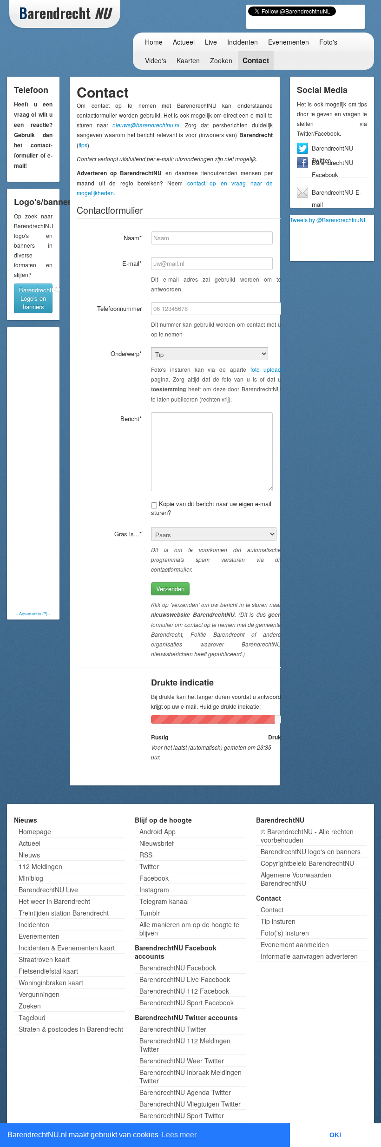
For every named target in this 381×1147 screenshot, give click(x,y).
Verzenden (170, 588)
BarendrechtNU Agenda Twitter (185, 1092)
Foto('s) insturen (285, 932)
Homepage (35, 831)
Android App (157, 831)
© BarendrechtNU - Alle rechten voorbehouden (307, 835)
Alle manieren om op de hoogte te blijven (189, 928)
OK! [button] (335, 1135)
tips (83, 145)
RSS (145, 854)
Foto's (328, 41)
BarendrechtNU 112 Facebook (184, 990)
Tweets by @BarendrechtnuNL (328, 220)
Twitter (149, 866)
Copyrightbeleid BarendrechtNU (307, 863)
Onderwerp (126, 353)
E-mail (132, 263)
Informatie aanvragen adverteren (309, 956)
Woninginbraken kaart (51, 982)
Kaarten (188, 60)
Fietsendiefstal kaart (48, 971)
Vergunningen (39, 994)
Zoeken (221, 60)
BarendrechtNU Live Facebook (184, 979)
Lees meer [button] (179, 1135)
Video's (155, 60)
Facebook (154, 878)
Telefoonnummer (119, 308)
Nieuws (29, 854)
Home (154, 41)
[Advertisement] (46, 469)
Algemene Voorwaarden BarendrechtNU (296, 879)
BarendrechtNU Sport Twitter (181, 1115)
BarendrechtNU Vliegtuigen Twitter (190, 1103)
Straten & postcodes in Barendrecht (71, 1029)
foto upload (266, 369)
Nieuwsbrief (156, 843)
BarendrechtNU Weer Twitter (181, 1060)
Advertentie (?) (33, 613)
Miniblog (31, 878)
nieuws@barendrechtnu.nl (145, 125)
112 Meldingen (40, 866)
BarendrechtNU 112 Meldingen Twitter (184, 1045)
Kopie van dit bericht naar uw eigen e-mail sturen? (211, 508)
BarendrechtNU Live (48, 889)
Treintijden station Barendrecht (64, 912)
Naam (133, 237)
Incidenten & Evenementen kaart (67, 947)
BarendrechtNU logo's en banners (311, 851)
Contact (256, 60)
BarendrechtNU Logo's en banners (36, 298)
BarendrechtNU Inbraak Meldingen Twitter (190, 1076)
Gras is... (128, 533)
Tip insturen (278, 921)
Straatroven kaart (44, 959)
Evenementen (288, 41)
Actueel (184, 41)
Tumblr (149, 912)
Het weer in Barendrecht (54, 901)
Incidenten (242, 41)
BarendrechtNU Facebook (333, 163)
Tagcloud (32, 1017)
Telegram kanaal (164, 901)
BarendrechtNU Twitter (333, 149)
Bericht (131, 418)
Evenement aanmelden (295, 944)
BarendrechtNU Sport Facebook (186, 1002)
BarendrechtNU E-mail (336, 193)
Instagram (154, 889)
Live (211, 41)
